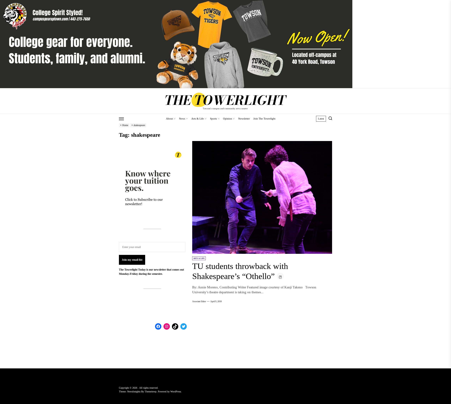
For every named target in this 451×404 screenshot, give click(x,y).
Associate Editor (199, 301)
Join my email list (132, 259)
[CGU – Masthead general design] (176, 2)
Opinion (227, 118)
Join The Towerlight (264, 118)
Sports (213, 118)
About (169, 118)
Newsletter (244, 118)
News (182, 118)
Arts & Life (197, 118)
